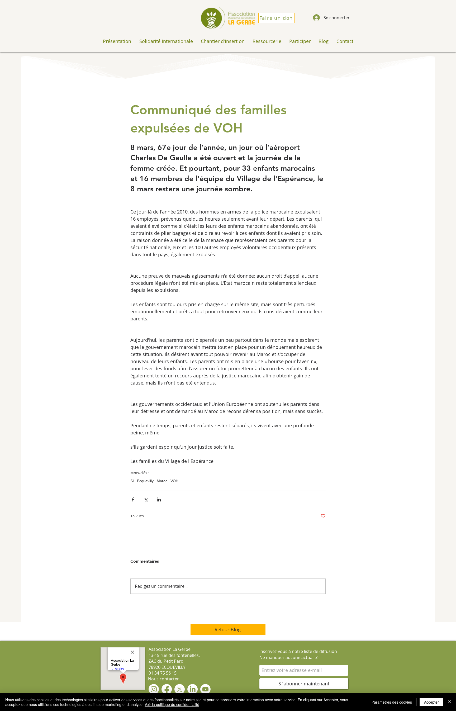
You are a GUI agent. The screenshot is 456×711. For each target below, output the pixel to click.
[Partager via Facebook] (132, 499)
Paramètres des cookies (392, 702)
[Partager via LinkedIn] (158, 499)
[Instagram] (154, 689)
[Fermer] (449, 702)
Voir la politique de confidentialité (172, 704)
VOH (174, 481)
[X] (179, 689)
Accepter (431, 702)
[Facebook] (167, 689)
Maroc (162, 481)
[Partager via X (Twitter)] (145, 499)
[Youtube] (205, 689)
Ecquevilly (145, 481)
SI (132, 481)
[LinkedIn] (192, 689)
